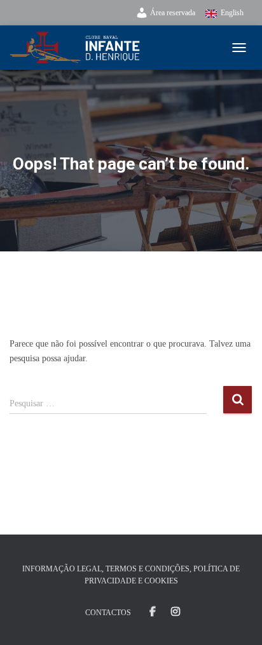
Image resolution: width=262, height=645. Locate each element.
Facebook (152, 612)
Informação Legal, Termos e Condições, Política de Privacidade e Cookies (131, 574)
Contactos (108, 612)
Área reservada (172, 12)
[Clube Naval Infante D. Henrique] (80, 47)
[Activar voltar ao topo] (237, 619)
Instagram (175, 612)
